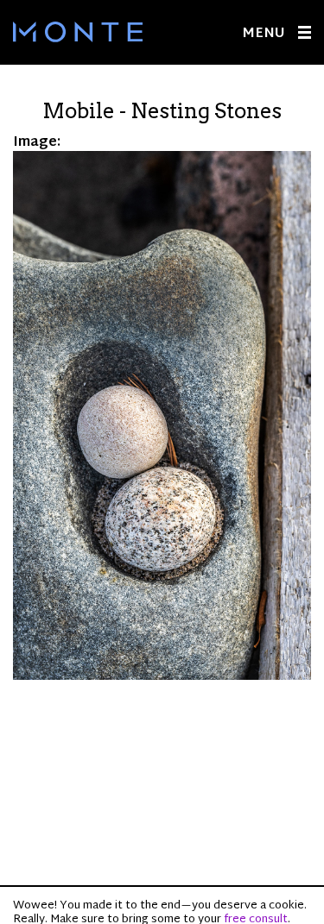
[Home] (78, 32)
